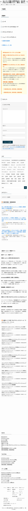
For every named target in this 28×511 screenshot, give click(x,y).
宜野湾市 (7, 178)
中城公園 (13, 174)
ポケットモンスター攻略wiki (7, 482)
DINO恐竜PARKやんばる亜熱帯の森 (18, 160)
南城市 (10, 176)
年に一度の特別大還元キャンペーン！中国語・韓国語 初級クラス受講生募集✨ (14, 207)
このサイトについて (20, 498)
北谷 (2, 176)
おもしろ (13, 164)
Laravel (8, 162)
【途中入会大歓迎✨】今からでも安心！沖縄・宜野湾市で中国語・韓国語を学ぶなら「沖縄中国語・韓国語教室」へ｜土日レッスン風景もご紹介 (14, 232)
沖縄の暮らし (6, 498)
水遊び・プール (15, 493)
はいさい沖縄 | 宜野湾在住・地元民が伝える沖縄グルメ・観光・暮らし (14, 1)
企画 (20, 494)
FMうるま (3, 162)
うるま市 (22, 162)
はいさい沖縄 (4, 440)
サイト (4, 135)
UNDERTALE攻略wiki (6, 474)
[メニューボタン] (1, 1)
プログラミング (20, 171)
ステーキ (3, 169)
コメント (5, 109)
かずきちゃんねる (5, 438)
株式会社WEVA (4, 441)
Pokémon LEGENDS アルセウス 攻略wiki (10, 472)
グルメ (15, 167)
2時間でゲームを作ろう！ (7, 333)
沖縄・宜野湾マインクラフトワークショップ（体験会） (14, 370)
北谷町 (6, 176)
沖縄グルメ (9, 487)
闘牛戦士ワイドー (5, 183)
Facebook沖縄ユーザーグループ (10, 503)
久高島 (17, 174)
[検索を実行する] (25, 187)
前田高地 (22, 174)
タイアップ (21, 489)
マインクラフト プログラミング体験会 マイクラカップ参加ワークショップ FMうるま (14, 347)
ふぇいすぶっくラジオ (20, 164)
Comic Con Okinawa (6, 160)
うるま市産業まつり (5, 164)
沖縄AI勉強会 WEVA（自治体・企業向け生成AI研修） (14, 74)
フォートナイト (12, 171)
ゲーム (19, 167)
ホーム (5, 487)
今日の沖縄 (6, 500)
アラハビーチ (4, 167)
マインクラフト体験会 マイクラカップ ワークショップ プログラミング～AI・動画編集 (14, 340)
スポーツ (21, 493)
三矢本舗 (7, 174)
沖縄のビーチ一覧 (6, 45)
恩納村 (19, 178)
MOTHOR (13, 162)
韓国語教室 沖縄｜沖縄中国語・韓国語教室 (13, 92)
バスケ (14, 169)
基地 (23, 176)
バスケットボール (20, 169)
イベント (10, 167)
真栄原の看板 (14, 496)
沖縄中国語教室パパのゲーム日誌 (8, 448)
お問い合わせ (19, 500)
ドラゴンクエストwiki (6, 476)
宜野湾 (3, 178)
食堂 (11, 183)
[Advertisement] (14, 413)
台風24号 (19, 176)
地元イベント (21, 487)
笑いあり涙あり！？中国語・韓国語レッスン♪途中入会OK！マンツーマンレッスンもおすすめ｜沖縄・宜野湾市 (14, 219)
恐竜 (15, 178)
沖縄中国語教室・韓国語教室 (7, 449)
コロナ (23, 167)
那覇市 (4, 40)
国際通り (14, 489)
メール (5, 130)
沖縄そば (3, 181)
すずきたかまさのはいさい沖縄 (8, 461)
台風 (15, 176)
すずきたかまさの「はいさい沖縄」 (9, 459)
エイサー (21, 491)
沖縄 (23, 178)
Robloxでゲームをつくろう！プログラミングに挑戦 (13, 326)
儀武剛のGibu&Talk (7, 505)
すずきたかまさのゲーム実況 (7, 463)
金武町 (23, 181)
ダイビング (14, 494)
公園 (13, 491)
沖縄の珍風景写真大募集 (11, 181)
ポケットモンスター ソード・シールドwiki (10, 477)
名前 (4, 125)
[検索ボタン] (27, 1)
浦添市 (19, 181)
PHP (18, 162)
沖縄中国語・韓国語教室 (8, 82)
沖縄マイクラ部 (4, 443)
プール (3, 174)
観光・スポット (15, 487)
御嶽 (12, 178)
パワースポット (5, 171)
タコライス (9, 169)
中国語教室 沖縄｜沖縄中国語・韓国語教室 (13, 89)
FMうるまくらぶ (7, 501)
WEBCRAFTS (4, 437)
